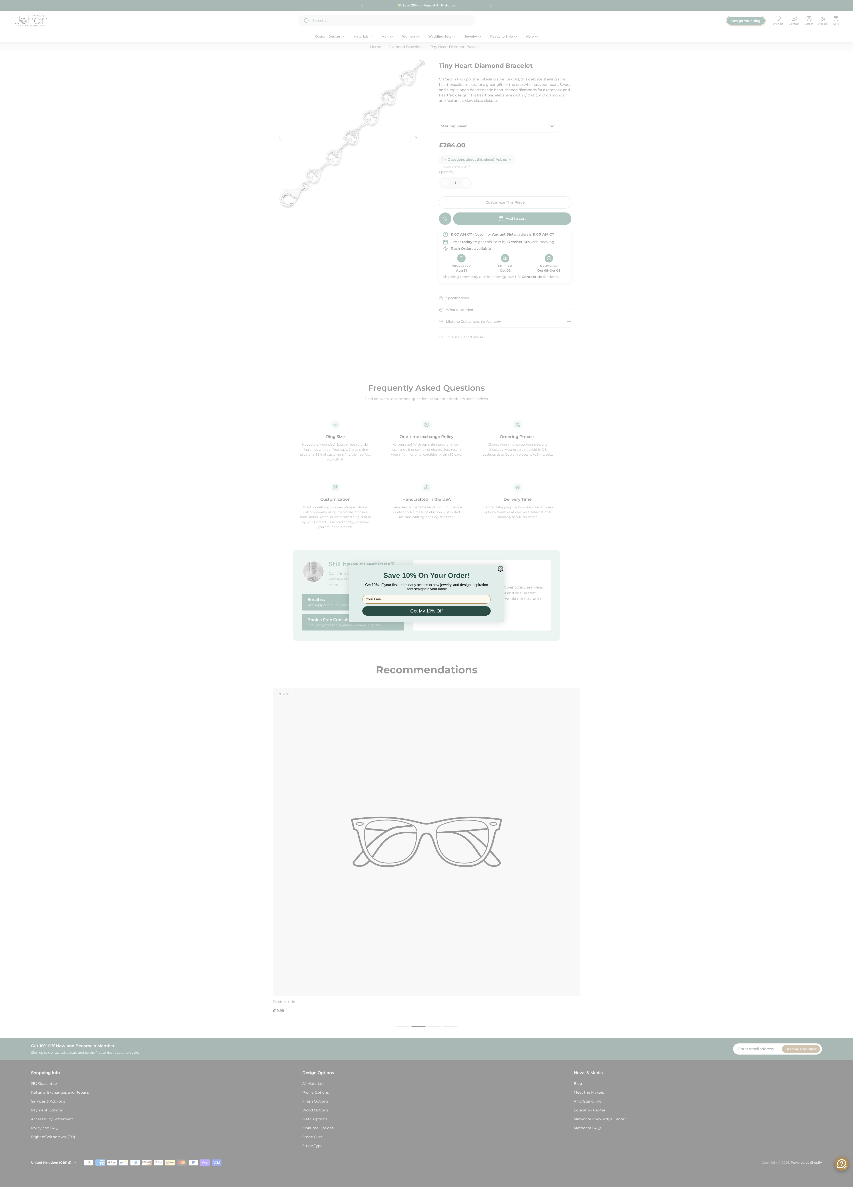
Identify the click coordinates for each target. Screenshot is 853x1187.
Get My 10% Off (426, 611)
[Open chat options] (842, 1164)
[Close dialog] (500, 568)
